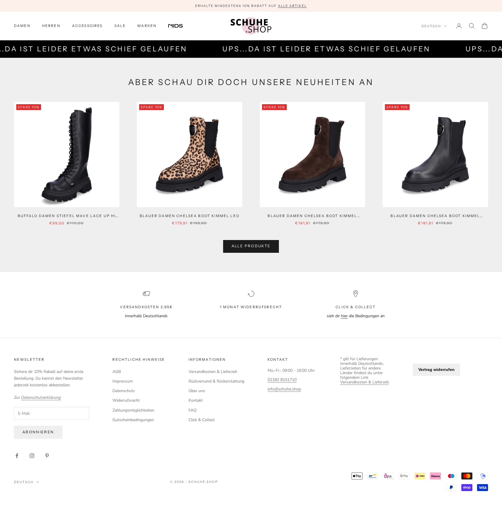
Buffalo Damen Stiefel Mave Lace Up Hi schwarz (67, 216)
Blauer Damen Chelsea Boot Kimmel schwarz (435, 216)
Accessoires (87, 26)
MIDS (179, 25)
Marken (147, 26)
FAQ (193, 410)
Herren (51, 26)
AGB (116, 371)
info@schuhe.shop (284, 389)
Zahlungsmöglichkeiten (133, 410)
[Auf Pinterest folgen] (47, 456)
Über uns (197, 391)
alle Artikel (292, 6)
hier (344, 316)
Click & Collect (202, 420)
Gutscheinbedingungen (133, 420)
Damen (22, 26)
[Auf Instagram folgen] (32, 456)
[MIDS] (179, 25)
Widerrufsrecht (126, 400)
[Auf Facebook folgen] (17, 456)
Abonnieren (38, 432)
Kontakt (196, 400)
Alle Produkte (251, 246)
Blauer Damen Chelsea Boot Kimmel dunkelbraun (312, 216)
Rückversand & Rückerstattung (216, 381)
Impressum (122, 381)
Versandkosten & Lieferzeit (213, 371)
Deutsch (431, 26)
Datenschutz (123, 391)
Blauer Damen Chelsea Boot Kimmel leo (189, 216)
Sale (120, 26)
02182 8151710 (282, 380)
